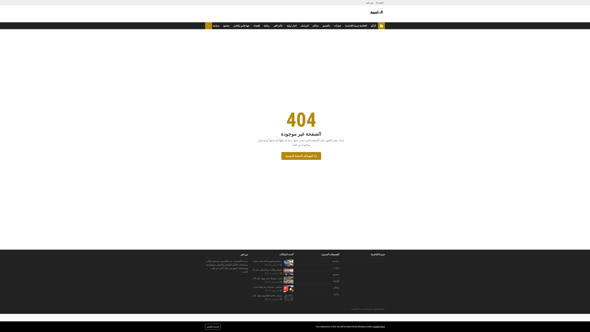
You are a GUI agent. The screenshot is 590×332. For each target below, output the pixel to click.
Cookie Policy (379, 326)
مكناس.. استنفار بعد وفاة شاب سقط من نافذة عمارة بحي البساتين (266, 287)
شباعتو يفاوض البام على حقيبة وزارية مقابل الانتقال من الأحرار (266, 261)
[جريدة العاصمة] (376, 13)
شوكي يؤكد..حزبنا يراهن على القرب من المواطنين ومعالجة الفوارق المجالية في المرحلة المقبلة (266, 269)
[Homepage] (381, 25)
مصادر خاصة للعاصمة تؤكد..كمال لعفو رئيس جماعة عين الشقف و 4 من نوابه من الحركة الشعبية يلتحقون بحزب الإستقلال (266, 295)
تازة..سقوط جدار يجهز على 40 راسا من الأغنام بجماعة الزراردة (266, 278)
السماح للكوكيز (212, 327)
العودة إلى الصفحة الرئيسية (299, 155)
